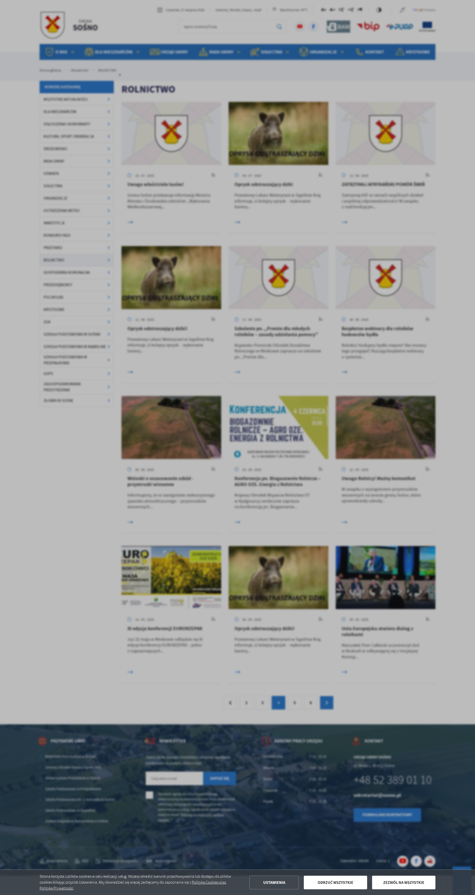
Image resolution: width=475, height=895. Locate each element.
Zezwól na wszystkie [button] (403, 882)
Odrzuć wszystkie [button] (335, 882)
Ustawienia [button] (274, 882)
